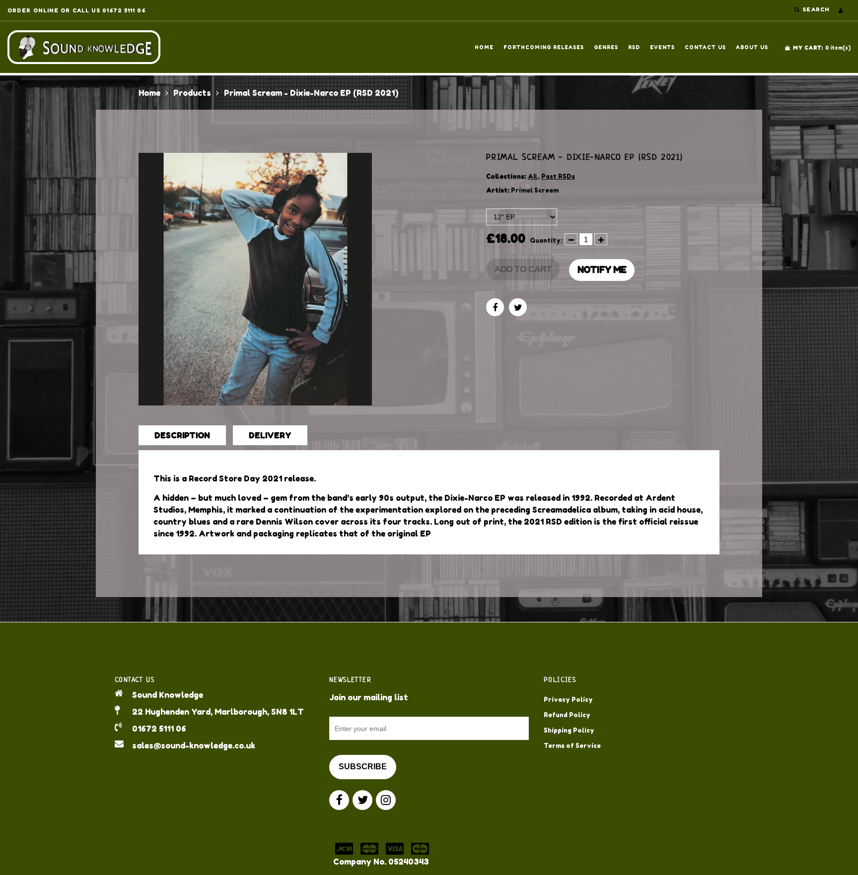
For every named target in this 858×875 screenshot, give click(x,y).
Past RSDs (558, 176)
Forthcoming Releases (543, 47)
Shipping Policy (569, 730)
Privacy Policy (568, 699)
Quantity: (546, 240)
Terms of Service (572, 745)
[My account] (841, 10)
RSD (634, 47)
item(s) (822, 48)
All (533, 176)
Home (484, 47)
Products (192, 93)
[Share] (495, 307)
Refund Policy (567, 715)
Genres (606, 47)
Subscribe (363, 766)
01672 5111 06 (159, 729)
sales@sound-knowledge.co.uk (193, 745)
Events (662, 47)
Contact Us (705, 47)
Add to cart (523, 269)
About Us (752, 47)
